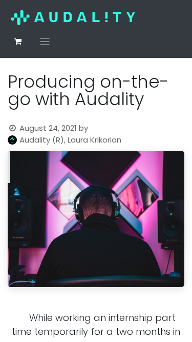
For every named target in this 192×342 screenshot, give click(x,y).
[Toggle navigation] (44, 41)
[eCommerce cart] (18, 41)
